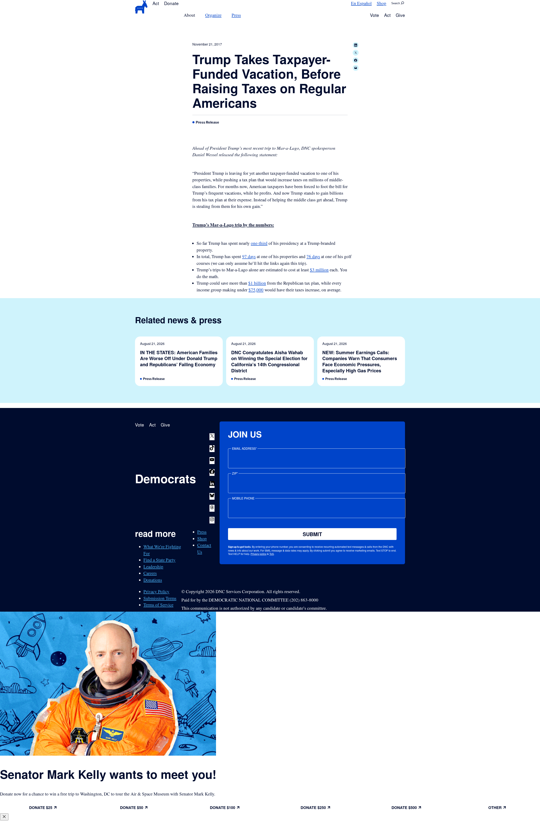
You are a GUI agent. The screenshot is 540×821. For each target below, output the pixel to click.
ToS (271, 554)
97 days (249, 256)
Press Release (207, 122)
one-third (259, 243)
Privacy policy (258, 554)
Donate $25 (40, 807)
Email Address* (244, 448)
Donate (171, 3)
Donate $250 (313, 807)
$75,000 (255, 290)
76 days (313, 256)
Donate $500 (404, 807)
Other (495, 807)
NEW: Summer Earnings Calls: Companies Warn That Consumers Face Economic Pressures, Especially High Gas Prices (359, 361)
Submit (312, 534)
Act (156, 3)
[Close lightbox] (4, 816)
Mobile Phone (243, 498)
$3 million (319, 270)
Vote (374, 15)
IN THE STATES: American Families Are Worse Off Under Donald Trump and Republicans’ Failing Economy (178, 358)
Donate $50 (131, 807)
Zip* (235, 473)
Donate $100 (222, 807)
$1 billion (257, 283)
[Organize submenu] (224, 15)
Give (400, 15)
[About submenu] (197, 15)
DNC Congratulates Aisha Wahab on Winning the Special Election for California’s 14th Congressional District (269, 361)
